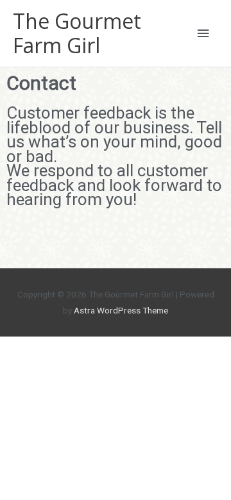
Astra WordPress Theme (121, 310)
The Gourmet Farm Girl (77, 33)
